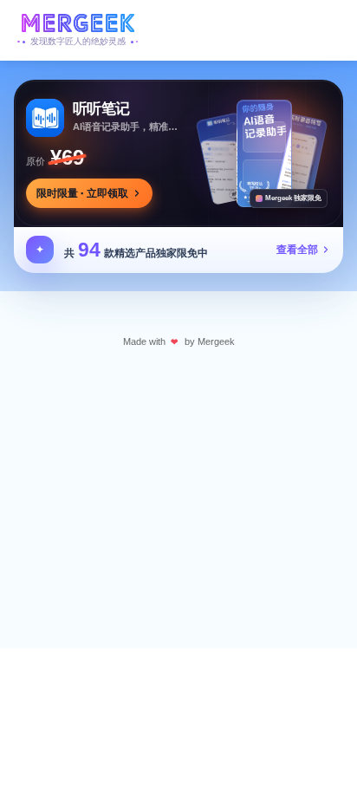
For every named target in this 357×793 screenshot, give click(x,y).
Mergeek (216, 341)
